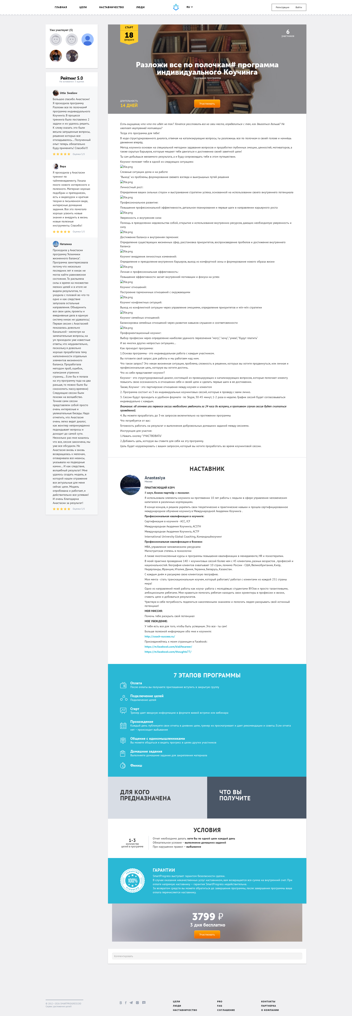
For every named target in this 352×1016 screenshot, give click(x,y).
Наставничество (111, 7)
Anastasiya (155, 477)
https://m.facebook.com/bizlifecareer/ (168, 646)
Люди (140, 7)
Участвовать (207, 103)
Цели (83, 7)
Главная (61, 7)
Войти (299, 7)
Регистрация (282, 7)
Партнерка (268, 1006)
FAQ (219, 1006)
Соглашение (226, 1010)
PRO (219, 1002)
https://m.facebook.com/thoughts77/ (168, 652)
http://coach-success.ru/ (160, 636)
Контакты (268, 1002)
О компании (270, 1010)
